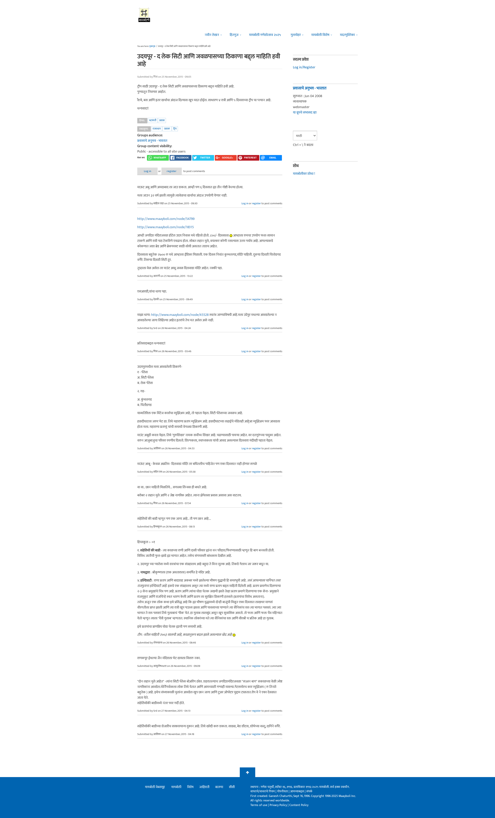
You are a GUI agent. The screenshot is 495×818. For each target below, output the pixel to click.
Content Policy (298, 805)
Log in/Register (304, 67)
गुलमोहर (296, 35)
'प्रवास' (167, 128)
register (172, 171)
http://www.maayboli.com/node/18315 (165, 227)
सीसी (232, 787)
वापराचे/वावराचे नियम (262, 791)
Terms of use (258, 805)
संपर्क (309, 791)
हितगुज (234, 35)
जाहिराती (204, 787)
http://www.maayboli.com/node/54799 (166, 219)
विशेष (190, 787)
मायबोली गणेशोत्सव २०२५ (265, 35)
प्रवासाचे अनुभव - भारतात (152, 141)
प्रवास (162, 120)
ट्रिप (175, 128)
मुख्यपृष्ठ (152, 46)
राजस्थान (157, 128)
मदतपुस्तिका (347, 35)
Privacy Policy (279, 805)
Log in (147, 171)
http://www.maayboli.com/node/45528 (180, 315)
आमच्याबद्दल (297, 791)
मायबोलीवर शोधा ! (304, 174)
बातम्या (219, 787)
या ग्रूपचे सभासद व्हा (305, 112)
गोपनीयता (283, 791)
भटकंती (152, 120)
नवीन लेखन (212, 35)
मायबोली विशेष (320, 35)
